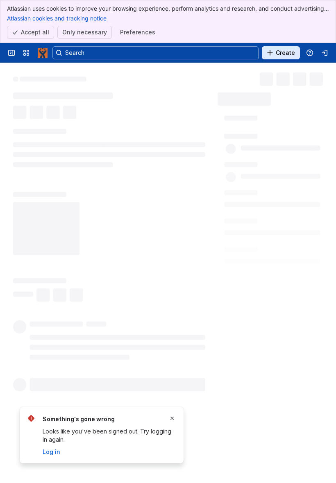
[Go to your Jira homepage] (42, 52)
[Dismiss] (172, 418)
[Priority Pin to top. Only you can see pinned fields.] (257, 241)
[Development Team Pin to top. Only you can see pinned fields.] (293, 328)
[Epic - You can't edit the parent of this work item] (93, 76)
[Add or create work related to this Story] (21, 121)
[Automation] (294, 96)
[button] (265, 136)
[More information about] (78, 152)
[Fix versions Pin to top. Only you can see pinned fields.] (271, 386)
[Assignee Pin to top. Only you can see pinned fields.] (264, 154)
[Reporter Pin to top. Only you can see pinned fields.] (262, 184)
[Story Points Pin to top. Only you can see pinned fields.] (271, 270)
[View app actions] (37, 121)
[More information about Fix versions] (261, 387)
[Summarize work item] (54, 121)
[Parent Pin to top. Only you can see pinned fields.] (256, 357)
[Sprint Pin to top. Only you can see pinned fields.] (254, 299)
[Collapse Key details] (8, 141)
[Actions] (319, 77)
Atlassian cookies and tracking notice (57, 18)
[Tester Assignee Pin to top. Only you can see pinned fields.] (284, 213)
